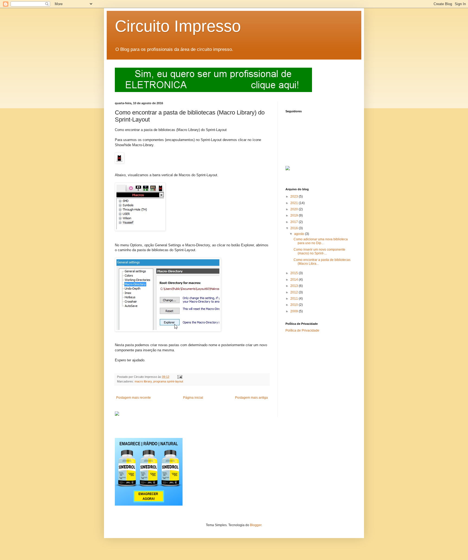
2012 (294, 292)
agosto (299, 234)
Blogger (255, 525)
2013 (294, 286)
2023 (294, 196)
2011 (294, 298)
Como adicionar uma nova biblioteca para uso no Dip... (321, 241)
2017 (294, 222)
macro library (143, 381)
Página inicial (193, 397)
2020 (294, 209)
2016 (294, 228)
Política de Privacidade (302, 330)
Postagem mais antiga (251, 397)
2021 (294, 203)
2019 (294, 215)
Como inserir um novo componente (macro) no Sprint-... (319, 251)
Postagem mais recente (133, 397)
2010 (294, 305)
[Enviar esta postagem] (179, 376)
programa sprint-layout (168, 381)
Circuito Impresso (178, 26)
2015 (294, 273)
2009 (294, 311)
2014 (294, 279)
